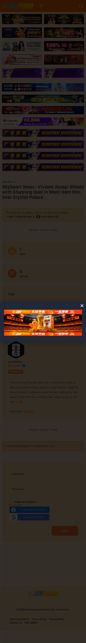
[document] (43, 321)
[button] (82, 306)
